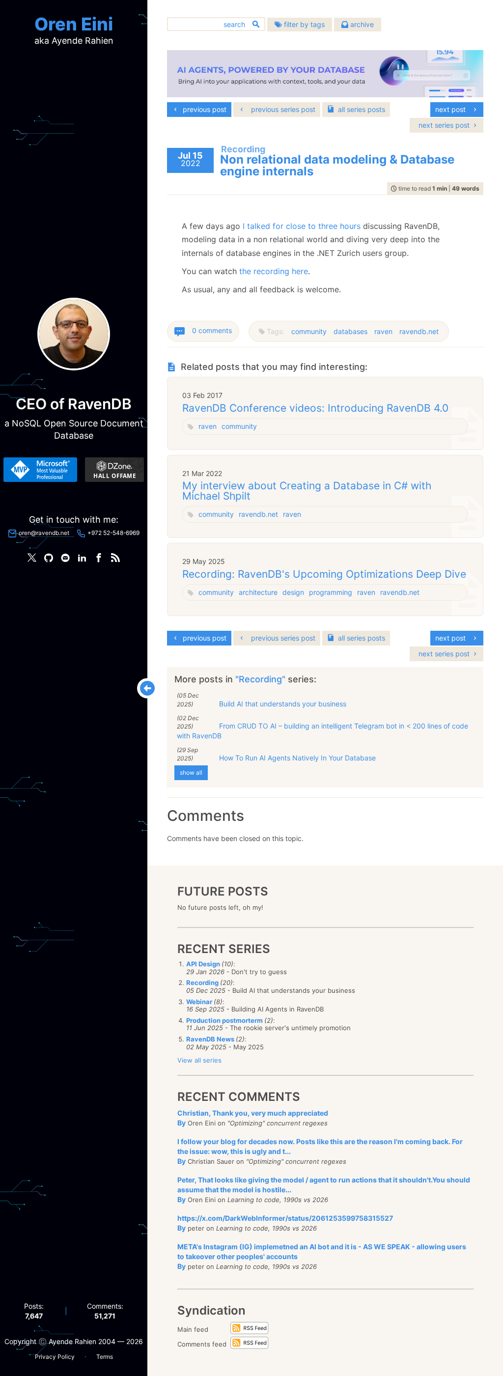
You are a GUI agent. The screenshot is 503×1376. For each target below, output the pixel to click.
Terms (104, 1356)
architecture (258, 592)
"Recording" (261, 679)
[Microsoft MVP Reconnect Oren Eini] (40, 469)
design (293, 592)
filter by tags (303, 24)
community (309, 331)
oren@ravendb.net (44, 532)
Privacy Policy (55, 1356)
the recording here (273, 271)
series (361, 109)
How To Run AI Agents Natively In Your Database (297, 758)
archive (361, 24)
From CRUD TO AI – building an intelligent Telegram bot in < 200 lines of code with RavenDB (322, 731)
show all (191, 772)
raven (383, 331)
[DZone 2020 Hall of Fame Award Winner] (114, 469)
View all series (199, 1060)
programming (330, 592)
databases (350, 331)
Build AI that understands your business (282, 704)
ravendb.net (419, 331)
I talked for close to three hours (300, 226)
